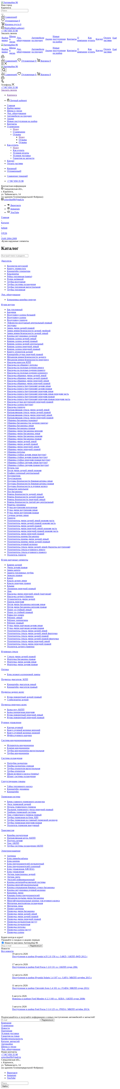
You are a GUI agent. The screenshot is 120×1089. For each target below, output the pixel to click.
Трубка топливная (16, 289)
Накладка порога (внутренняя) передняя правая (31, 396)
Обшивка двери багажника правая (24, 439)
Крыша (10, 586)
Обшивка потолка (16, 452)
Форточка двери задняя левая (21, 662)
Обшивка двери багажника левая (23, 433)
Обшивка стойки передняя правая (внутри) (28, 460)
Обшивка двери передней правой (24, 449)
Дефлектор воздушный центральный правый (29, 322)
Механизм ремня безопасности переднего (28, 359)
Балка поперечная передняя (21, 712)
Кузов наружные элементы (14, 560)
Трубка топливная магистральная (23, 287)
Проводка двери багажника (21, 911)
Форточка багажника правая (21, 659)
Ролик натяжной (15, 279)
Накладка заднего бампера (20, 596)
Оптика (5, 669)
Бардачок (11, 312)
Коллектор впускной (17, 266)
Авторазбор (7, 1044)
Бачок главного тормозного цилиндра (26, 801)
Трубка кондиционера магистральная (25, 750)
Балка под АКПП (15, 709)
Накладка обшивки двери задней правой (27, 378)
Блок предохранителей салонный (23, 866)
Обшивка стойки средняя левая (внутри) (27, 462)
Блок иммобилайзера (17, 858)
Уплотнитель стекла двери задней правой (28, 636)
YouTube (15, 212)
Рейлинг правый (15, 623)
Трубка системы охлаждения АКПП (25, 846)
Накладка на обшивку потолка (22, 365)
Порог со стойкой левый (19, 609)
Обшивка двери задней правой (22, 444)
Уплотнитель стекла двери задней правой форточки (33, 638)
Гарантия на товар (10, 1036)
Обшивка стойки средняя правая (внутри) (28, 465)
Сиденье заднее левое (18, 515)
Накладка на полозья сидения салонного (27, 373)
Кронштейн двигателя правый (22, 687)
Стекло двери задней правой (21, 656)
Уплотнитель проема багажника (23, 536)
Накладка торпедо (16, 407)
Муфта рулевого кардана (19, 735)
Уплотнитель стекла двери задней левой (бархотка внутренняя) (38, 547)
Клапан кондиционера (18, 748)
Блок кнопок (13, 861)
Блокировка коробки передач (21, 299)
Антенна (11, 856)
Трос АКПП (13, 843)
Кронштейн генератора (18, 271)
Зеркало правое (14, 575)
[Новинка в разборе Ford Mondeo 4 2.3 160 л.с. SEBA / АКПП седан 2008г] (6, 1000)
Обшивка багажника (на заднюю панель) (27, 423)
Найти (5, 1086)
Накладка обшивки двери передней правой (28, 383)
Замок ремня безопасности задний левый (27, 333)
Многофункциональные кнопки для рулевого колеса (33, 900)
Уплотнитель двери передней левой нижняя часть (32, 528)
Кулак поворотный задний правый (24, 697)
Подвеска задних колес (12, 692)
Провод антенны (15, 908)
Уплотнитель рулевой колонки (22, 544)
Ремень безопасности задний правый (25, 497)
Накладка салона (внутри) (20, 404)
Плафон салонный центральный (23, 473)
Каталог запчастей (10, 1041)
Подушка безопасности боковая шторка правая (30, 483)
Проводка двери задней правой (22, 916)
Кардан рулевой (15, 727)
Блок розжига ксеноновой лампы (23, 674)
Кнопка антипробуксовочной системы (26, 882)
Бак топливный (15, 309)
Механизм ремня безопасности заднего (26, 357)
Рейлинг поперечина (17, 620)
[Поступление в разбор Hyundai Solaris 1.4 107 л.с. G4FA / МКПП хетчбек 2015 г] (6, 979)
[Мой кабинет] (2, 57)
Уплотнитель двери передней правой (25, 533)
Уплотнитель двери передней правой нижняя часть (32, 531)
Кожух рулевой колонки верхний (23, 730)
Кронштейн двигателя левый (21, 684)
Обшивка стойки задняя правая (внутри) (27, 457)
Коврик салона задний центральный (25, 344)
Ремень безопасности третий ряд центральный (30, 502)
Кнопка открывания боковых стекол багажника (31, 887)
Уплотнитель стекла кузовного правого (27, 552)
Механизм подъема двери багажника (25, 898)
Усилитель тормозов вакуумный (23, 825)
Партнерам (6, 1031)
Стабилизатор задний (18, 699)
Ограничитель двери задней (21, 599)
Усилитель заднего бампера (20, 646)
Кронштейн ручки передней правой (25, 354)
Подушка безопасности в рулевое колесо (27, 486)
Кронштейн (13, 791)
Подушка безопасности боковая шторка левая (30, 481)
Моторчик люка (15, 906)
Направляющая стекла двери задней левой (28, 410)
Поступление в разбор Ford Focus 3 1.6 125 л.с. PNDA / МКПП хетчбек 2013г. (51, 1009)
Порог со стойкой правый (20, 612)
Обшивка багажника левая (20, 425)
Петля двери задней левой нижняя (24, 470)
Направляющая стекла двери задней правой (29, 412)
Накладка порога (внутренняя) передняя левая (30, 391)
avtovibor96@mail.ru (14, 199)
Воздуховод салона (16, 317)
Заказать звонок (9, 90)
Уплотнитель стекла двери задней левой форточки (32, 633)
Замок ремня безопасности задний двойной (28, 330)
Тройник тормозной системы (21, 812)
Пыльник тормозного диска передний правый (30, 809)
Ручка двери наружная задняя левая (25, 625)
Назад (16, 129)
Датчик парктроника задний (21, 874)
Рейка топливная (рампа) (19, 276)
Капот (10, 578)
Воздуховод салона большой (21, 315)
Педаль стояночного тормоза (21, 807)
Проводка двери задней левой (22, 914)
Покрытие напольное (17, 489)
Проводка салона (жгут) (19, 929)
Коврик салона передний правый (23, 349)
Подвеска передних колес (14, 704)
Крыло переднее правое (19, 583)
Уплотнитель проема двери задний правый (28, 541)
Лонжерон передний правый (21, 588)
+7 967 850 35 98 (9, 30)
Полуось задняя (15, 840)
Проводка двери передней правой (24, 919)
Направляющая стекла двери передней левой (29, 415)
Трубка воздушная (16, 281)
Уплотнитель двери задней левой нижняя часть (30, 520)
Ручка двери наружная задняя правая (25, 628)
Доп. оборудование (10, 294)
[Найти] (2, 14)
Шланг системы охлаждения (21, 776)
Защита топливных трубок (20, 572)
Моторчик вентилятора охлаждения (25, 903)
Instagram (15, 209)
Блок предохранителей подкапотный (25, 863)
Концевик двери (15, 892)
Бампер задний (14, 565)
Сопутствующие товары (13, 781)
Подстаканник (14, 478)
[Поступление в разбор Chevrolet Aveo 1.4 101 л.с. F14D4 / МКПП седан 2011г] (6, 989)
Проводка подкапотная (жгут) (22, 921)
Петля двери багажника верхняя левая (26, 604)
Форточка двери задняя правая (22, 664)
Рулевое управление (11, 722)
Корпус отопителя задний (20, 351)
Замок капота (13, 570)
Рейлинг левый (14, 617)
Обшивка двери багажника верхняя (25, 431)
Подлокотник (13, 475)
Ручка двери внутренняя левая (22, 510)
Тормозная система (10, 796)
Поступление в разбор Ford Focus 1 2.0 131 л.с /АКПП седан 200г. (45, 967)
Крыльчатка (13, 274)
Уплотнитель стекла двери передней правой (29, 644)
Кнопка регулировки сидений (22, 336)
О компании (19, 132)
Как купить (18, 150)
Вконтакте (16, 205)
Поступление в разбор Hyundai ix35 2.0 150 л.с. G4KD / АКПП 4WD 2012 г (50, 956)
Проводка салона (15, 932)
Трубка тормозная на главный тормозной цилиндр (32, 820)
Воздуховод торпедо (17, 320)
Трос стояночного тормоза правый (24, 815)
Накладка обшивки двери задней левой (26, 375)
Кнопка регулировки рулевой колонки (26, 890)
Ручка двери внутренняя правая (23, 512)
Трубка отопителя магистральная (23, 768)
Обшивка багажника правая (21, 428)
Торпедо (11, 518)
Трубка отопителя (16, 771)
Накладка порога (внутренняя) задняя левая (29, 386)
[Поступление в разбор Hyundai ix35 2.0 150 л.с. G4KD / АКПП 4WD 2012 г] (6, 958)
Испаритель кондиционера (20, 745)
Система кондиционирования (16, 740)
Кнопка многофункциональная (22, 885)
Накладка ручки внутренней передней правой (30, 402)
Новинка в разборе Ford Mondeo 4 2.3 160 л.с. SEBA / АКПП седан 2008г (48, 998)
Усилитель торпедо (16, 555)
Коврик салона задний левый (21, 338)
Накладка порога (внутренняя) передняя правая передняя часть (38, 399)
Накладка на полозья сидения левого (25, 367)
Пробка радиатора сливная (20, 766)
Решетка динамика (16, 504)
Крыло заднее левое (17, 580)
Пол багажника (14, 491)
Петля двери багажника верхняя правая (27, 607)
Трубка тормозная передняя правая (24, 822)
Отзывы (23, 139)
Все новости (7, 951)
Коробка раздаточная (17, 835)
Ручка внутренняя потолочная (22, 507)
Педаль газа (13, 468)
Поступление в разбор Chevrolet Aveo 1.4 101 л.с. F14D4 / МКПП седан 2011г (50, 988)
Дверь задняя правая (17, 567)
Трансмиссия (7, 830)
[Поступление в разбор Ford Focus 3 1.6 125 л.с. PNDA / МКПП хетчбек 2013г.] (6, 1010)
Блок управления (15, 871)
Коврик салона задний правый (22, 341)
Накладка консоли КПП (19, 362)
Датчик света (13, 877)
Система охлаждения (11, 758)
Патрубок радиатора (17, 763)
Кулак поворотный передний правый (25, 717)
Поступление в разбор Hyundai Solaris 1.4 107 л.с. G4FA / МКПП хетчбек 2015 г (52, 977)
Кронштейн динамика (18, 789)
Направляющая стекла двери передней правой (30, 417)
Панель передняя (15, 601)
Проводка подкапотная (18, 924)
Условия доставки (10, 1033)
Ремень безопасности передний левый (26, 499)
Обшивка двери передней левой (23, 446)
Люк (9, 591)
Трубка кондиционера (18, 753)
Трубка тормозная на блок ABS (22, 817)
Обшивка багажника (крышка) (22, 420)
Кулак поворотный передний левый (25, 715)
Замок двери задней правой (21, 328)
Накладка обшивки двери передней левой (28, 381)
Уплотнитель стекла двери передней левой (28, 641)
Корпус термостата (16, 268)
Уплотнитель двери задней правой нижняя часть (31, 523)
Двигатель (6, 261)
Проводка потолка (16, 927)
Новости (5, 1028)
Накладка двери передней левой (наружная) (29, 594)
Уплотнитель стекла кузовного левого (26, 549)
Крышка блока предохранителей (23, 895)
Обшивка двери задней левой (22, 441)
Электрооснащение (10, 851)
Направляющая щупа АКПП (21, 838)
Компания (6, 1023)
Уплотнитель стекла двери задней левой (27, 630)
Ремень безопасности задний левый (25, 494)
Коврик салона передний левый (23, 346)
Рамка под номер (15, 615)
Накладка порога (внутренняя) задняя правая (29, 388)
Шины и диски (8, 1046)
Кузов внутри (8, 304)
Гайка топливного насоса (19, 786)
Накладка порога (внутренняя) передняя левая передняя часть (38, 394)
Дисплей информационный (21, 879)
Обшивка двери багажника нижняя (24, 436)
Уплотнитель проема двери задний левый (28, 539)
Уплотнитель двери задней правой (24, 526)
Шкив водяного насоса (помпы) (23, 773)
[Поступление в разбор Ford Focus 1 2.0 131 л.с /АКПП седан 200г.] (6, 968)
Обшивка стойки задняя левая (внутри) (26, 454)
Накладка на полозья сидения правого (26, 370)
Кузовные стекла (9, 651)
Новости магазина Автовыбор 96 (21, 943)
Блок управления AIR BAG (21, 869)
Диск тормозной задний (19, 804)
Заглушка (11, 325)
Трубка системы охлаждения (21, 284)
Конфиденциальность (12, 1038)
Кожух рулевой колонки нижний (23, 732)
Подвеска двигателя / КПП (14, 679)
